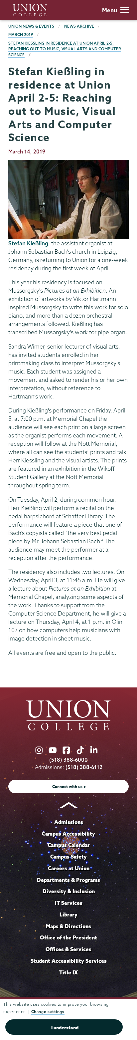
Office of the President (68, 937)
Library (68, 914)
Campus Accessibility (68, 833)
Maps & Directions (68, 926)
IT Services (68, 903)
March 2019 (20, 34)
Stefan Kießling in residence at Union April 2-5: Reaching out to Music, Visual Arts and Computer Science (64, 49)
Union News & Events (31, 26)
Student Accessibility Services (69, 960)
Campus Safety (68, 856)
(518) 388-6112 (84, 767)
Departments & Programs (68, 880)
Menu (109, 10)
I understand (64, 1028)
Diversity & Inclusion (69, 891)
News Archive (79, 26)
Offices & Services (68, 949)
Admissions (68, 822)
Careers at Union (68, 868)
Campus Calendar (69, 845)
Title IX (68, 972)
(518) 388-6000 (68, 760)
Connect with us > (69, 786)
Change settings (48, 1011)
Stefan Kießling (28, 243)
